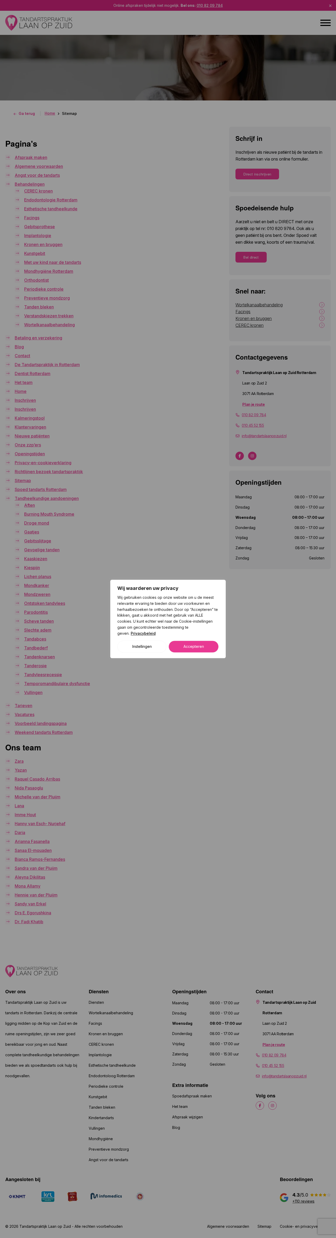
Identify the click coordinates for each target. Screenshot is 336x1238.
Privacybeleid (143, 633)
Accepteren (193, 646)
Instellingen (142, 646)
